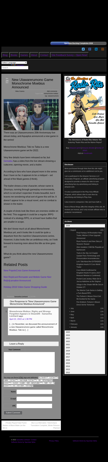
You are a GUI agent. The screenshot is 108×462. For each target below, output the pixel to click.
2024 (68, 335)
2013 (68, 369)
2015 (68, 363)
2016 (68, 360)
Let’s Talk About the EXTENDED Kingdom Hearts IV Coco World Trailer (88, 264)
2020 (68, 348)
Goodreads (88, 153)
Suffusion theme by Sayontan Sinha (23, 442)
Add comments (52, 91)
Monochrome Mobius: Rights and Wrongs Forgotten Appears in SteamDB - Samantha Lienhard (30, 313)
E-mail (13, 399)
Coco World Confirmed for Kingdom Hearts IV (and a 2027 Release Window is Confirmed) (88, 273)
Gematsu (8, 161)
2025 (68, 332)
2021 (68, 345)
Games (24, 55)
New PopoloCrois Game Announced (22, 270)
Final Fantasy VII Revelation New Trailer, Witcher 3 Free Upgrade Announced (89, 235)
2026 (68, 226)
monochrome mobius (51, 93)
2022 (68, 341)
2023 (68, 338)
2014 (68, 366)
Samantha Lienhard (21, 296)
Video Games (19, 91)
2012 (68, 372)
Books (14, 55)
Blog (5, 55)
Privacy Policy (54, 441)
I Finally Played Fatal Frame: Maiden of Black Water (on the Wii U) (15, 425)
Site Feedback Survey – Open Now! (69, 55)
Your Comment (14, 350)
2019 (68, 351)
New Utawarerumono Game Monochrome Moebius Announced (32, 83)
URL (14, 406)
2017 (68, 357)
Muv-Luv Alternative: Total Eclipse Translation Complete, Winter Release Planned (45, 425)
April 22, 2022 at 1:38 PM (20, 319)
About (34, 55)
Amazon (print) (75, 148)
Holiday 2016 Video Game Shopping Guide (25, 287)
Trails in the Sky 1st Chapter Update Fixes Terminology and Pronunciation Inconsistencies (88, 255)
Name (13, 392)
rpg (46, 96)
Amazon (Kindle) (88, 148)
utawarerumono (53, 96)
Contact (44, 55)
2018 (68, 354)
